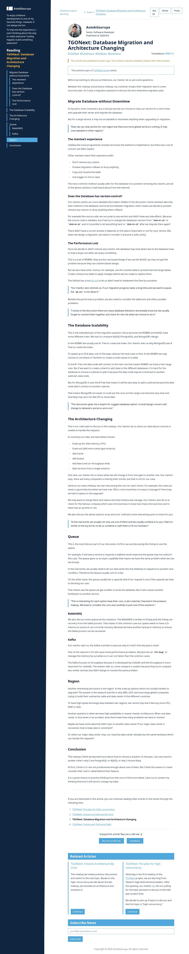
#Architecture (87, 53)
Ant (154, 885)
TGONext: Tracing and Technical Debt (91, 824)
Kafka (15, 133)
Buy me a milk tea (111, 840)
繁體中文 (169, 53)
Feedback (135, 840)
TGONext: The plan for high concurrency (93, 809)
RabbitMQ (17, 128)
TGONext (130, 878)
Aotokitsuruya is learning (68, 12)
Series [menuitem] (165, 10)
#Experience (114, 53)
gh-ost (94, 280)
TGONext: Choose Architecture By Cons (92, 814)
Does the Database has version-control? (22, 92)
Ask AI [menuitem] (154, 12)
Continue (77, 911)
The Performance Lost (21, 102)
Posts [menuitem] (177, 10)
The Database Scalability (22, 110)
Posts (89, 12)
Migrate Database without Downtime (19, 74)
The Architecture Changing (18, 117)
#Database (101, 53)
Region (13, 139)
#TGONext (73, 53)
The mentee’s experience (19, 81)
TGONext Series (101, 70)
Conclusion (15, 145)
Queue (12, 124)
